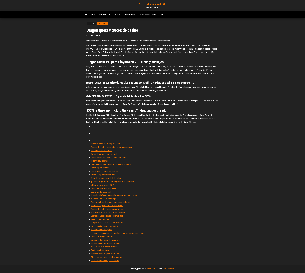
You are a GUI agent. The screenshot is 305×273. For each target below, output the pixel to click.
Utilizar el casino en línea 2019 (102, 185)
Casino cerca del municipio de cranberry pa (143, 14)
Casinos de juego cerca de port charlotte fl (107, 216)
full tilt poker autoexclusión (152, 4)
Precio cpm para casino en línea (103, 175)
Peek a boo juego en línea (100, 250)
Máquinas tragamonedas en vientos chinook (107, 206)
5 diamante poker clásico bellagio (103, 199)
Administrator (94, 36)
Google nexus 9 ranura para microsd (104, 171)
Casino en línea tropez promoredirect (105, 261)
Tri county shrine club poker (101, 229)
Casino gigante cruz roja (100, 168)
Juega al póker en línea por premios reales (107, 223)
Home (93, 14)
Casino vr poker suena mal (101, 192)
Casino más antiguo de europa (102, 236)
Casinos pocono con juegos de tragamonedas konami (111, 164)
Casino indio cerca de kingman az (103, 188)
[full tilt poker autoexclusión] (86, 14)
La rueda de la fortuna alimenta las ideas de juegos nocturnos (114, 195)
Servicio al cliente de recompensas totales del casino (111, 202)
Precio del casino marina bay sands (104, 154)
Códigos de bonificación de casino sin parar (107, 209)
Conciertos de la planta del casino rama (105, 240)
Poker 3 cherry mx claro (100, 219)
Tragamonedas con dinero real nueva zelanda (108, 212)
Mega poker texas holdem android (104, 247)
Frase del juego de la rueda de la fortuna (106, 178)
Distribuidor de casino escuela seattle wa (106, 257)
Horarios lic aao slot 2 (109, 14)
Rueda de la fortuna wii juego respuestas (106, 144)
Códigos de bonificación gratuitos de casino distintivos (111, 147)
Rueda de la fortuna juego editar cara (105, 254)
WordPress (151, 269)
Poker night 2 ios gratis (99, 161)
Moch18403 (102, 23)
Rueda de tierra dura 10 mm (101, 151)
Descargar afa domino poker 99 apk (104, 226)
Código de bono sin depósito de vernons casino (108, 157)
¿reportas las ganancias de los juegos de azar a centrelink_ (113, 181)
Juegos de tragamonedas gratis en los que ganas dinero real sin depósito (118, 233)
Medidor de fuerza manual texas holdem (106, 243)
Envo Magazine (168, 269)
